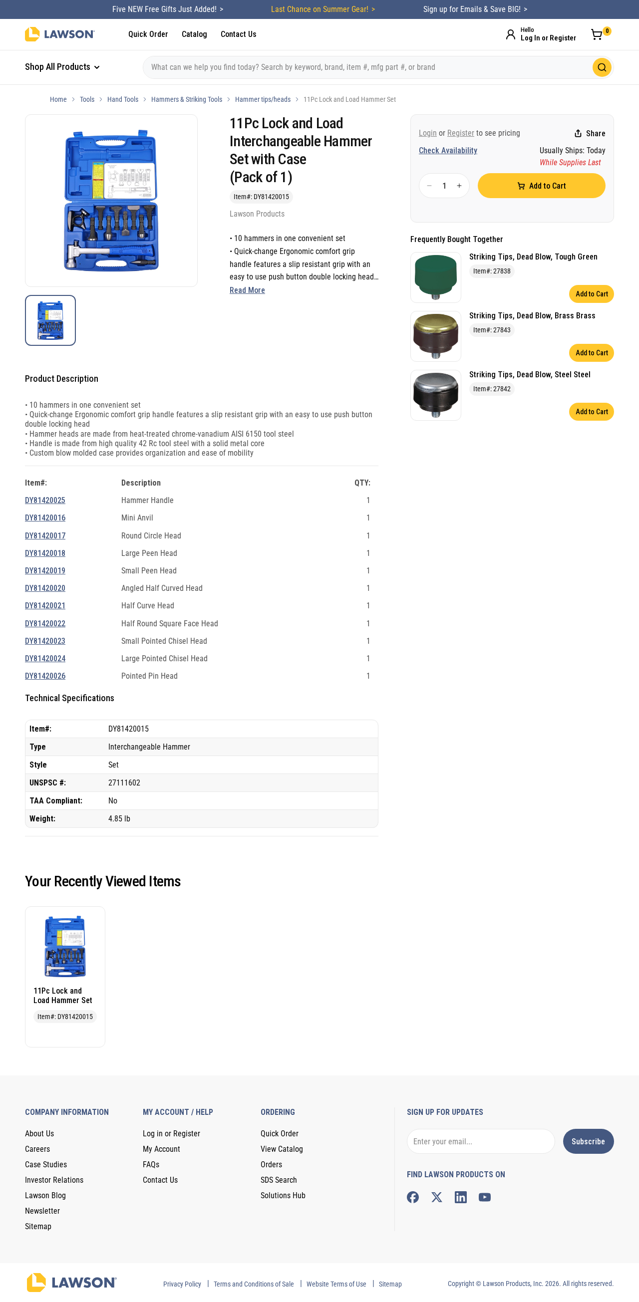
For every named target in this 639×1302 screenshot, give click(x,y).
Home (58, 99)
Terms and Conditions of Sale (254, 1284)
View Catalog (282, 1149)
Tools (87, 99)
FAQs (151, 1164)
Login (428, 133)
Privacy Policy (182, 1284)
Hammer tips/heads (263, 99)
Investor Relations (54, 1180)
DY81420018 (45, 553)
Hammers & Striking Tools (186, 99)
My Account (161, 1149)
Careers (37, 1149)
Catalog (194, 34)
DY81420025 (45, 500)
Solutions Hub (283, 1195)
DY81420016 (45, 517)
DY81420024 (45, 658)
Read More (247, 290)
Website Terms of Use (336, 1284)
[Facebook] (413, 1197)
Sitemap (38, 1226)
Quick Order (148, 34)
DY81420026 (45, 676)
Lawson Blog (45, 1195)
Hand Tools (122, 99)
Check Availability (448, 150)
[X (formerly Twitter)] (437, 1197)
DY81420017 (45, 535)
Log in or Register (171, 1133)
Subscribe (588, 1141)
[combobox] (378, 67)
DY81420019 (45, 570)
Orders (271, 1164)
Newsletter (42, 1211)
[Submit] (602, 67)
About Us (39, 1133)
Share (596, 133)
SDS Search (279, 1180)
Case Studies (46, 1164)
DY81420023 (45, 641)
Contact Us (239, 34)
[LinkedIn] (461, 1197)
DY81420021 (45, 605)
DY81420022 (45, 623)
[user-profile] (511, 34)
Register (460, 133)
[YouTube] (485, 1197)
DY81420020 (45, 588)
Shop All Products (58, 66)
